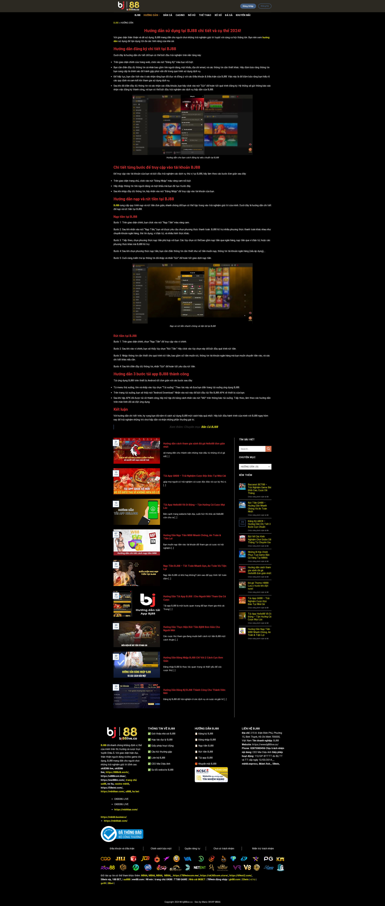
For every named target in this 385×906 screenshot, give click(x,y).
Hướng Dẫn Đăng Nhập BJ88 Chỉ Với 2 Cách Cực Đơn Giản (193, 659)
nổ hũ (253, 879)
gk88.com (234, 879)
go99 (103, 883)
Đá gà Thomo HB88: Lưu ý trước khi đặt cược (258, 585)
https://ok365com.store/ (214, 875)
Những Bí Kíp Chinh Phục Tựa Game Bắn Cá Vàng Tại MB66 (259, 555)
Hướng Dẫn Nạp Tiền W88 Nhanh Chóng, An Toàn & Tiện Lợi (192, 537)
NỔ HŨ (192, 15)
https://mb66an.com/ (112, 791)
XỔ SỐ (218, 15)
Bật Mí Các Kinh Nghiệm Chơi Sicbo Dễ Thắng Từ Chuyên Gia (259, 539)
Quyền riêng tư (192, 848)
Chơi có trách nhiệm (224, 848)
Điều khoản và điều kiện (122, 848)
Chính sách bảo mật (161, 848)
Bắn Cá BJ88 (209, 427)
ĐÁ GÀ (229, 15)
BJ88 (137, 15)
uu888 (126, 879)
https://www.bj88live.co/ (265, 744)
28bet (111, 883)
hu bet (135, 791)
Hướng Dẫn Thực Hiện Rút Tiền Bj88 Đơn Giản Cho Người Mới (191, 629)
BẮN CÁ (167, 15)
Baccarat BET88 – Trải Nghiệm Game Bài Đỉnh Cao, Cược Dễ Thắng (259, 489)
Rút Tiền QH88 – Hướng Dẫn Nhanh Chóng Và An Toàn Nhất (257, 507)
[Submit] (268, 449)
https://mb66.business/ (114, 817)
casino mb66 (122, 783)
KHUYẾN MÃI (243, 15)
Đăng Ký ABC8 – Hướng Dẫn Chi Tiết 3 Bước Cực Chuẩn (259, 524)
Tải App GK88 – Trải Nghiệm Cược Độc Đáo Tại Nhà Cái (194, 475)
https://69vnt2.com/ (240, 875)
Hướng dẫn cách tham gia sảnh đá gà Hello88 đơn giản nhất (194, 445)
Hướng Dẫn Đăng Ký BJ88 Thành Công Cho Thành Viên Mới (194, 692)
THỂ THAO (205, 15)
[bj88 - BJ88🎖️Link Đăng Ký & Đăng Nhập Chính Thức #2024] (129, 6)
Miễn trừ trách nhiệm (263, 848)
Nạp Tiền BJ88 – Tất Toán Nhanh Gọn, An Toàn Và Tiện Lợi (194, 567)
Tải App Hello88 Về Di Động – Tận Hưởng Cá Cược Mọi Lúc (194, 506)
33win (245, 879)
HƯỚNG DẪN (151, 15)
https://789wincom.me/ (186, 875)
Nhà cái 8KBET (197, 879)
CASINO (180, 15)
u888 (128, 791)
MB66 (144, 875)
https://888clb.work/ (117, 772)
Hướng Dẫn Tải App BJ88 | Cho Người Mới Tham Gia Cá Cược (194, 598)
